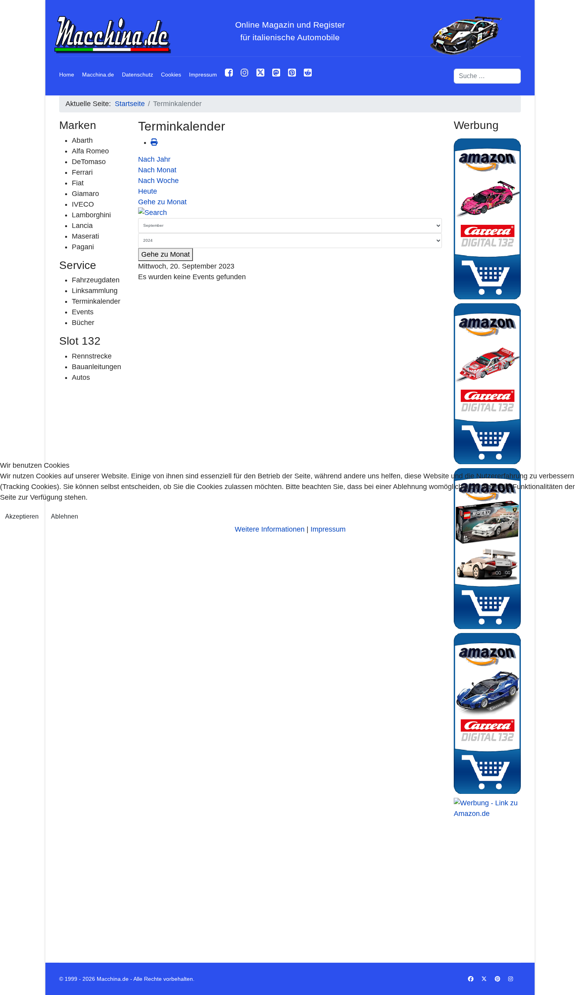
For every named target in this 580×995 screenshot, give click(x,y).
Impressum (328, 529)
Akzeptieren (22, 516)
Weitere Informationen (270, 529)
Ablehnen (64, 516)
